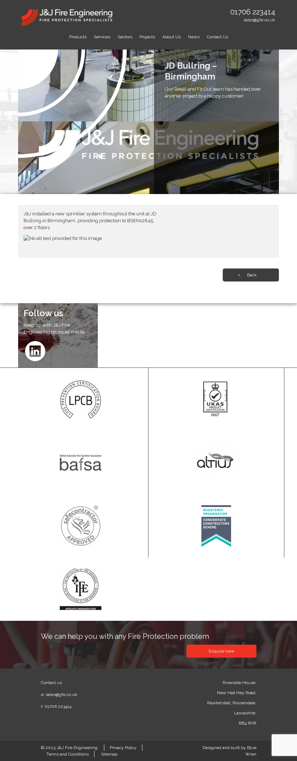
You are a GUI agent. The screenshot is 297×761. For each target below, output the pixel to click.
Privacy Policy (123, 747)
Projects (147, 36)
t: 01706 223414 (56, 706)
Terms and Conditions (67, 754)
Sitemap (109, 754)
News (194, 36)
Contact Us (217, 36)
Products (78, 36)
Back (252, 275)
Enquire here (221, 651)
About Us (171, 36)
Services (102, 36)
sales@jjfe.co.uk (259, 19)
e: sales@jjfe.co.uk (59, 694)
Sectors (125, 36)
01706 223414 (252, 12)
